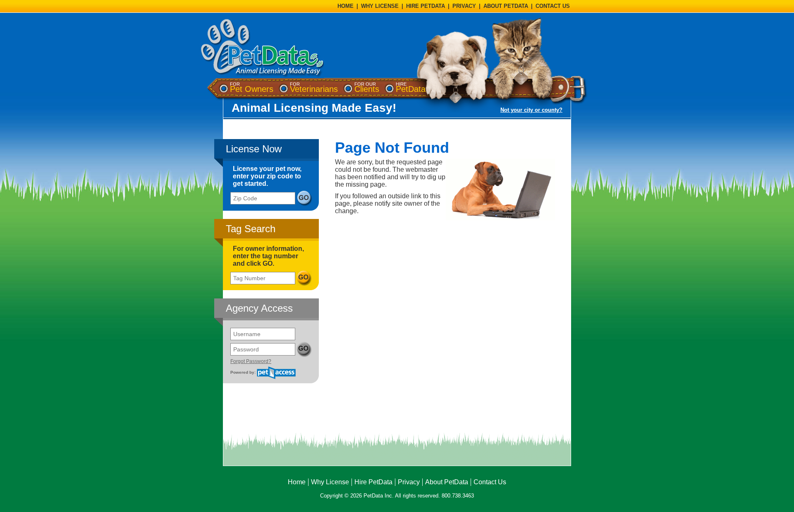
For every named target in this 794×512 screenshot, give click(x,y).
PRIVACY (464, 6)
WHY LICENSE (380, 6)
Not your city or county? (531, 110)
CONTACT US (553, 6)
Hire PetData (373, 482)
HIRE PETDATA (425, 6)
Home (297, 482)
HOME (345, 6)
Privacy (409, 482)
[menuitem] (251, 88)
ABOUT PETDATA (505, 6)
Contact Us (490, 482)
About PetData (446, 482)
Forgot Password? (250, 361)
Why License (330, 482)
